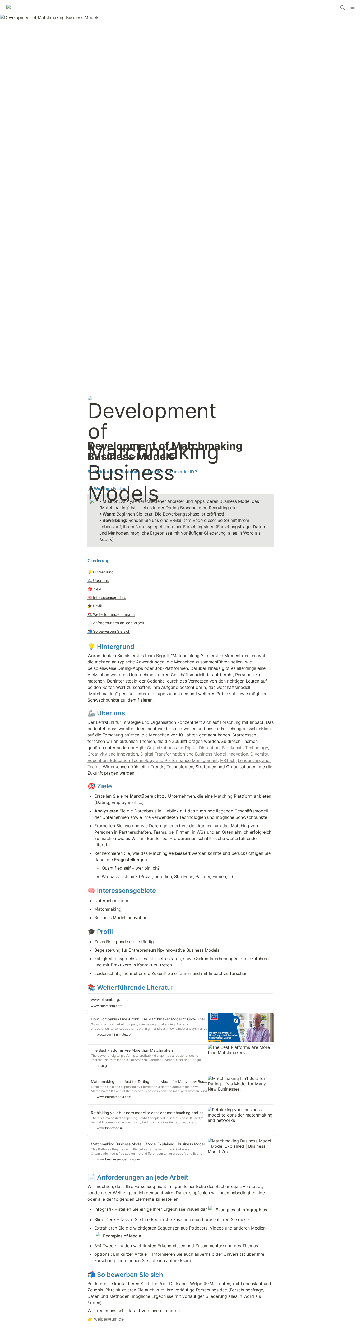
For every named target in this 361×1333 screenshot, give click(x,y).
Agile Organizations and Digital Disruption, (178, 747)
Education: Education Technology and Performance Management (152, 760)
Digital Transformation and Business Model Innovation (194, 754)
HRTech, (228, 760)
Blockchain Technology (245, 747)
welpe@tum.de (109, 1319)
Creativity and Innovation (112, 754)
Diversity (259, 754)
